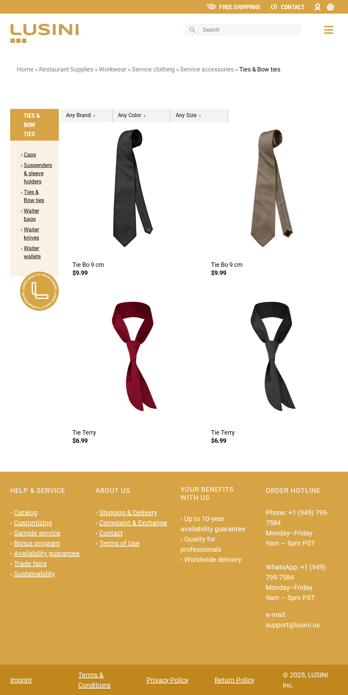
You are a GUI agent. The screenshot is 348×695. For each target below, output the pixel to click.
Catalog (25, 512)
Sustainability (34, 574)
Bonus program (37, 543)
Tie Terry (84, 432)
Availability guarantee (47, 553)
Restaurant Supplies (66, 69)
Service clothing (153, 69)
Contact (292, 7)
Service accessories (207, 69)
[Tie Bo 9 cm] (133, 188)
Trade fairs (30, 564)
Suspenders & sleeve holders (38, 173)
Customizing (33, 523)
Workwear (112, 69)
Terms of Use (119, 543)
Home (25, 69)
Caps (30, 154)
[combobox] (86, 115)
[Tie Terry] (133, 356)
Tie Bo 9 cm (88, 264)
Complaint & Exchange (133, 523)
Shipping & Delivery (128, 512)
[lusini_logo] (45, 26)
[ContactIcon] (274, 6)
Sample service (37, 533)
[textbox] (86, 115)
